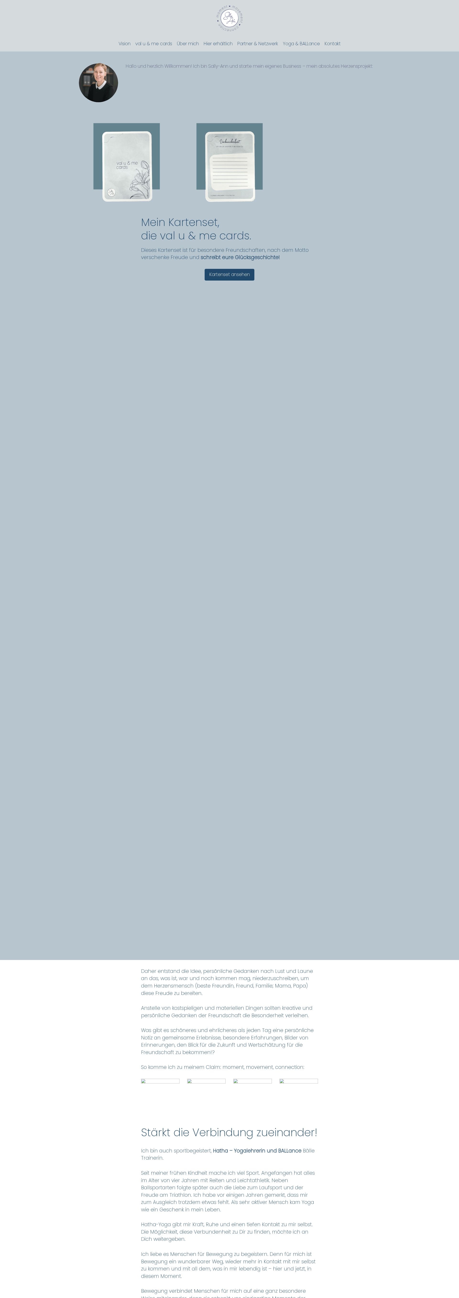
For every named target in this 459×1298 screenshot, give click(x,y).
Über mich (188, 43)
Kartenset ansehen (229, 274)
